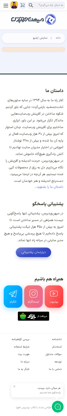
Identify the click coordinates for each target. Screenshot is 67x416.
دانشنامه (57, 339)
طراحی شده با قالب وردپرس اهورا (33, 407)
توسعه (58, 362)
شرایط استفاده (21, 347)
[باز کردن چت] (58, 407)
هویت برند (23, 354)
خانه (58, 38)
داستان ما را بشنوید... (49, 186)
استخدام (57, 347)
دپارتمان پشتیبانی (33, 252)
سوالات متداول (53, 354)
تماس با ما (55, 369)
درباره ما (25, 362)
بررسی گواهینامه (20, 339)
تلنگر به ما (23, 369)
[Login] (14, 5)
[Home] (33, 14)
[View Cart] (22, 5)
